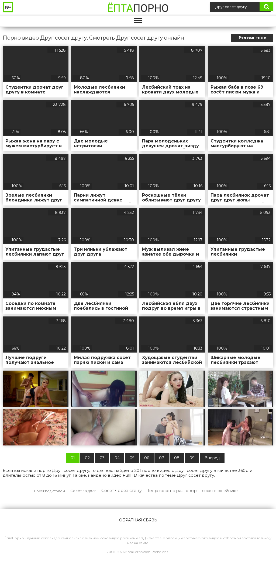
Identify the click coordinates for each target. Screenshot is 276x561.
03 (102, 457)
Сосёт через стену (121, 490)
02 (87, 457)
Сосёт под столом (49, 491)
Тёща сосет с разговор (172, 490)
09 (192, 457)
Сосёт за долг (83, 491)
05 (132, 457)
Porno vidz (159, 552)
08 (177, 457)
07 (161, 457)
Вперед (212, 457)
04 (117, 457)
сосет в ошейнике (220, 490)
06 (146, 457)
